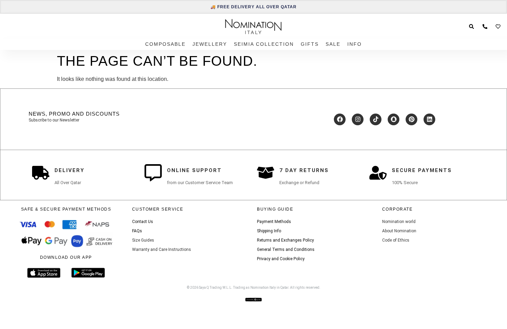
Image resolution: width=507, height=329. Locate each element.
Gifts (310, 44)
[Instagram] (358, 119)
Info (354, 44)
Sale (333, 44)
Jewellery (209, 44)
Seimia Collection (264, 44)
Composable (165, 44)
